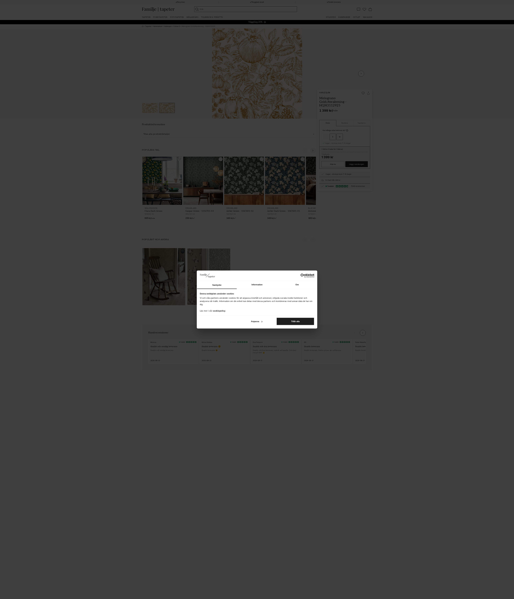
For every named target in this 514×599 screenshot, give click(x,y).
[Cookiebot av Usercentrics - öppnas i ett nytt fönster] (302, 276)
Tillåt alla (295, 321)
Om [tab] (297, 284)
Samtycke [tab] (217, 285)
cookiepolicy (219, 311)
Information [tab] (257, 284)
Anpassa (255, 321)
